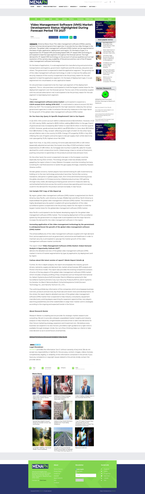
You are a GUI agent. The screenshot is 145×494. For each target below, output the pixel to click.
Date (32, 36)
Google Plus (107, 473)
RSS (105, 480)
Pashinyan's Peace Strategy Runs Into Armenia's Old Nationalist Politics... (62, 397)
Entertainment (97, 19)
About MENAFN (58, 478)
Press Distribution (49, 6)
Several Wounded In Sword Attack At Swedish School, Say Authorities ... (42, 422)
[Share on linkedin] (75, 37)
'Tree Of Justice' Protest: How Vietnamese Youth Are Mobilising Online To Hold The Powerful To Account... (84, 423)
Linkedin (106, 478)
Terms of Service (58, 469)
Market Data (63, 6)
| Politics (71, 19)
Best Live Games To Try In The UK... (103, 107)
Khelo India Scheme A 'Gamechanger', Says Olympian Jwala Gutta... (109, 51)
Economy (80, 19)
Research (73, 6)
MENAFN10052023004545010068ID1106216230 (48, 337)
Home (32, 6)
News (38, 6)
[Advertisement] (73, 12)
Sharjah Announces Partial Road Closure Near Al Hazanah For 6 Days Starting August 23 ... (63, 449)
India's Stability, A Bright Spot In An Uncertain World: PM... (84, 396)
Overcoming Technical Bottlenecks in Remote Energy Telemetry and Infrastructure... (104, 115)
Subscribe (79, 480)
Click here (43, 480)
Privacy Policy (57, 471)
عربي (105, 2)
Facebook (106, 469)
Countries (82, 6)
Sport (109, 19)
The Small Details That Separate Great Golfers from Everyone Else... (104, 120)
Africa (64, 19)
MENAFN (33, 44)
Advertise (56, 476)
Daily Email (107, 476)
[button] (110, 2)
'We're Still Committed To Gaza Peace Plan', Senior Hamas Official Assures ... (42, 397)
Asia (57, 19)
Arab (50, 19)
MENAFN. (41, 491)
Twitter (106, 471)
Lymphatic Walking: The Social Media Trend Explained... (42, 448)
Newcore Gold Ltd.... (81, 448)
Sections (92, 6)
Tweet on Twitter (64, 37)
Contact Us (57, 473)
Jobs (55, 480)
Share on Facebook (53, 37)
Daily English (80, 469)
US (34, 19)
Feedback (56, 482)
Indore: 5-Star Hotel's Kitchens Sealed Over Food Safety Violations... (63, 422)
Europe (43, 19)
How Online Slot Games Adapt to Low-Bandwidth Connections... (104, 110)
